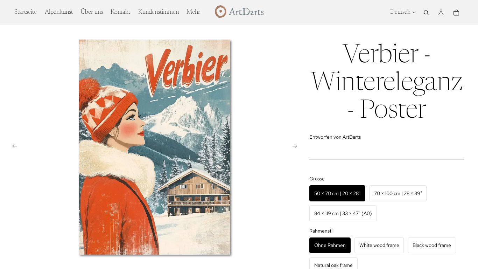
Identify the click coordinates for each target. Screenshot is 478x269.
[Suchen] (426, 12)
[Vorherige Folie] (12, 147)
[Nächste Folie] (296, 147)
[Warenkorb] (456, 12)
